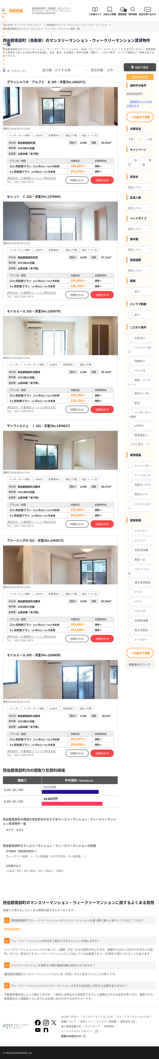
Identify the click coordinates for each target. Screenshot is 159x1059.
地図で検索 (141, 67)
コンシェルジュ (139, 506)
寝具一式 (139, 559)
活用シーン (86, 1021)
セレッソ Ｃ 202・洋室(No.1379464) (34, 196)
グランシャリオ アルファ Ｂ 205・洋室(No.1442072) (46, 82)
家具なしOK (141, 393)
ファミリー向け (139, 349)
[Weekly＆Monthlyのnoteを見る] (46, 1030)
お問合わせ (102, 180)
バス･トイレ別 (138, 571)
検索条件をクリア (140, 664)
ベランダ (139, 611)
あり (137, 291)
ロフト (138, 601)
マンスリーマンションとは (98, 1016)
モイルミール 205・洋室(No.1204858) (34, 655)
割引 (132, 162)
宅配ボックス (142, 484)
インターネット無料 (139, 414)
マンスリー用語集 (106, 1021)
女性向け (139, 338)
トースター (141, 639)
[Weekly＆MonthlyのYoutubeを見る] (38, 1030)
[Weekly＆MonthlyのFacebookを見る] (38, 1023)
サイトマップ (92, 1026)
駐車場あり (141, 435)
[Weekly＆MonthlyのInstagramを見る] (46, 1023)
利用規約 (109, 1026)
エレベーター (142, 465)
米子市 (9, 830)
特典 (146, 162)
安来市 (20, 830)
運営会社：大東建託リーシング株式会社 (31, 178)
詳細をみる (77, 180)
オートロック (142, 475)
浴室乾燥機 (141, 620)
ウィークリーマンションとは (133, 1016)
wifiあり (139, 425)
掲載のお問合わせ (71, 1036)
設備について (68, 1021)
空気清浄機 (141, 550)
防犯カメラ (141, 494)
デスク (138, 592)
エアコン (139, 540)
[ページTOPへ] (153, 1053)
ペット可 (139, 370)
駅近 (137, 403)
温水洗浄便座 (142, 582)
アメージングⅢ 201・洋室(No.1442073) (35, 540)
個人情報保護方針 (71, 1026)
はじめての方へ (70, 1016)
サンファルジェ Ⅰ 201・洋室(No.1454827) (38, 426)
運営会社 (125, 1021)
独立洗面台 (141, 630)
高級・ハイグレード (139, 382)
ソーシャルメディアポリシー (77, 1031)
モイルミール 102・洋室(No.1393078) (34, 311)
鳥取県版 (16, 10)
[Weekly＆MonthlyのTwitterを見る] (53, 1022)
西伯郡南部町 (12, 929)
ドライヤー (141, 531)
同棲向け (139, 361)
